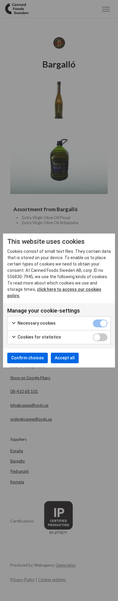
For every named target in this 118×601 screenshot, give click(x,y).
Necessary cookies (36, 323)
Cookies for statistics (39, 337)
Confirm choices (27, 357)
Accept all (65, 357)
